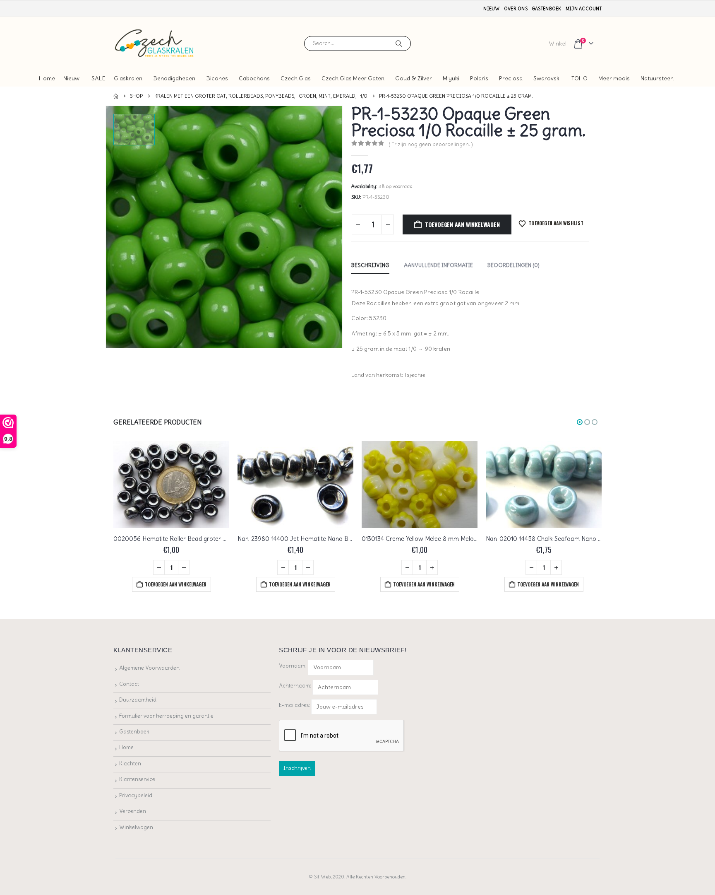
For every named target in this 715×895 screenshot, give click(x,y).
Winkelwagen (136, 827)
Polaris (479, 78)
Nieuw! (72, 78)
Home (47, 78)
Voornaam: (293, 665)
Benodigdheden (174, 78)
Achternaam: (295, 685)
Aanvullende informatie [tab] (438, 265)
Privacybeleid (135, 795)
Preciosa (511, 78)
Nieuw (491, 9)
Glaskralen (128, 78)
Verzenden (132, 811)
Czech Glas (296, 78)
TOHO (579, 78)
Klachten (130, 763)
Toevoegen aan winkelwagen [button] (175, 584)
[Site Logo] (154, 43)
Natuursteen (657, 78)
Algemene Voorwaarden (149, 667)
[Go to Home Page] (115, 96)
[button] (579, 422)
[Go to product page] (171, 484)
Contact (129, 684)
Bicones (217, 78)
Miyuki (451, 78)
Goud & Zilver (413, 78)
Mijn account (584, 9)
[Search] (398, 43)
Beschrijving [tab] (370, 265)
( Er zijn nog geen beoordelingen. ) (431, 144)
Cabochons (254, 78)
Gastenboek (546, 9)
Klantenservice (137, 779)
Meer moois (614, 78)
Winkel (557, 43)
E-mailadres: (295, 705)
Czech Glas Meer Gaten (353, 78)
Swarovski (547, 78)
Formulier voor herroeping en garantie (166, 715)
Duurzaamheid (137, 699)
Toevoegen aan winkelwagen (462, 224)
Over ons (516, 9)
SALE (98, 78)
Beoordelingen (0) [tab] (513, 265)
